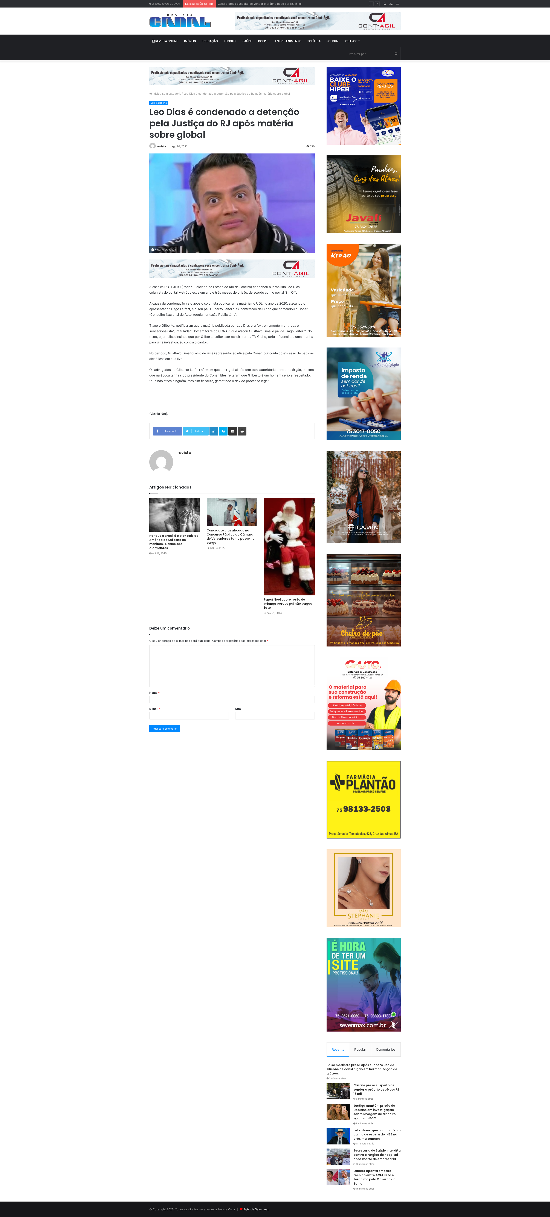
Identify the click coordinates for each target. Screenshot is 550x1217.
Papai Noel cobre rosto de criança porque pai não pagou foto (288, 603)
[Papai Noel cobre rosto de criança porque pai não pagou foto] (289, 546)
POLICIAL (333, 41)
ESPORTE (230, 41)
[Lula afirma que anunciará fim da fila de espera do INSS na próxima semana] (338, 1136)
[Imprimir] (242, 431)
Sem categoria (171, 93)
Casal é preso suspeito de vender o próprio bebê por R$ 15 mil (376, 1089)
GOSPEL (263, 41)
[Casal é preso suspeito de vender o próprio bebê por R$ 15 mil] (338, 1091)
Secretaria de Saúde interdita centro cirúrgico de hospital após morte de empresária (377, 1154)
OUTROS (351, 41)
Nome (154, 692)
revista (161, 146)
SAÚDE (247, 41)
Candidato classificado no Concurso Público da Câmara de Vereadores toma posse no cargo (231, 536)
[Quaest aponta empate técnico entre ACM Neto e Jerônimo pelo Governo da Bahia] (338, 1177)
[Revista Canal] (180, 20)
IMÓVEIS (190, 41)
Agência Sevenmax (256, 1209)
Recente (338, 1049)
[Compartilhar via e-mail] (232, 431)
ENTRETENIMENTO (288, 41)
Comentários (386, 1049)
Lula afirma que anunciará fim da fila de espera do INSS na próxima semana (377, 1134)
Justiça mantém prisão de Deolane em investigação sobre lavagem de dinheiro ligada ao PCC (280, 3)
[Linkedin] (213, 431)
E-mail (154, 708)
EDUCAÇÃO (210, 41)
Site (238, 708)
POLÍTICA (314, 41)
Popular (360, 1049)
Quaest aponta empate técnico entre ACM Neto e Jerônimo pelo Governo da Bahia (374, 1177)
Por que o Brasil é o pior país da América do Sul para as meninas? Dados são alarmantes (174, 542)
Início (156, 93)
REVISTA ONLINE (166, 41)
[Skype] (223, 431)
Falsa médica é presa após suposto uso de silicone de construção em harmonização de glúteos (362, 1069)
